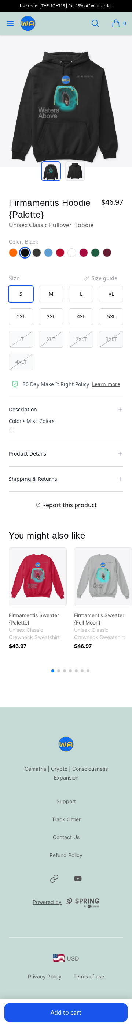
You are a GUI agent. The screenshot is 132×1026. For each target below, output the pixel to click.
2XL (21, 316)
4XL (81, 316)
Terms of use (88, 976)
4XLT (21, 361)
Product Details (27, 453)
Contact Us (66, 837)
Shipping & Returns (33, 478)
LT (21, 339)
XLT (51, 339)
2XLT (81, 339)
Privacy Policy (45, 976)
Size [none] (14, 278)
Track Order (66, 819)
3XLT (111, 339)
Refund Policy (66, 855)
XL (111, 293)
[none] (100, 278)
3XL (51, 316)
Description (23, 409)
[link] (37, 577)
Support (66, 801)
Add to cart (66, 1012)
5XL (111, 316)
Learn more (106, 384)
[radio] (21, 294)
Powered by (47, 902)
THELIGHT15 (53, 5)
